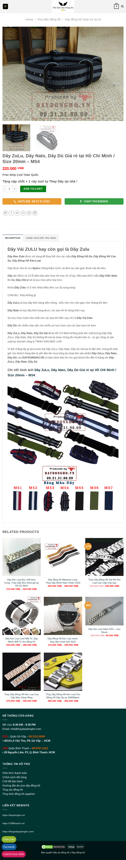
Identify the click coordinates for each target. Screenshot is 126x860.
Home (29, 19)
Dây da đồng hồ (61, 852)
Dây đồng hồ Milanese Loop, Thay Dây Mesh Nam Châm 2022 (63, 581)
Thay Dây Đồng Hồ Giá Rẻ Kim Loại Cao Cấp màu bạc (104, 581)
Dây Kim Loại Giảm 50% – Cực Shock (104, 630)
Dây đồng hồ (78, 852)
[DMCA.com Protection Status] (53, 846)
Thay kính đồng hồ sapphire (18, 794)
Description (12, 238)
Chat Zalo (8, 839)
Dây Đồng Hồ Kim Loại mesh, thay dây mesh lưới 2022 (63, 640)
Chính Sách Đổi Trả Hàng (41, 238)
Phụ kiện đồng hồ (49, 19)
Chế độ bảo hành (12, 781)
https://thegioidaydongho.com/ (18, 831)
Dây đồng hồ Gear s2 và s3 (83, 19)
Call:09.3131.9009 (13, 854)
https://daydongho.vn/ (13, 815)
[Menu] (5, 6)
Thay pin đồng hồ (12, 789)
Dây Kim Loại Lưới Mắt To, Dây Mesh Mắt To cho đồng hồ (21, 640)
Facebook (9, 846)
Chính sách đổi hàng (14, 777)
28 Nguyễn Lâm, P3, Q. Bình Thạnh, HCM (29, 752)
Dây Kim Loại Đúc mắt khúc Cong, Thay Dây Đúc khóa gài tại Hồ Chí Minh (21, 582)
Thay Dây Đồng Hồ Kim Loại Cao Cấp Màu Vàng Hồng (21, 696)
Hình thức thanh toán (14, 773)
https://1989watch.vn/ (13, 823)
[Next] (117, 73)
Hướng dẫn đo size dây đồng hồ (21, 785)
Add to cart (33, 188)
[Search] (122, 6)
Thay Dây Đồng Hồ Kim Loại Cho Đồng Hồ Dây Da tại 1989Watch (63, 696)
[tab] (12, 238)
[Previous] (9, 73)
